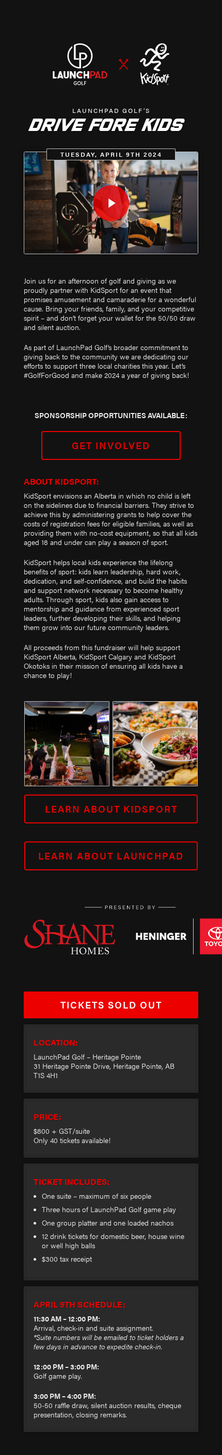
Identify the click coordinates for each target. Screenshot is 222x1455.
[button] (111, 445)
